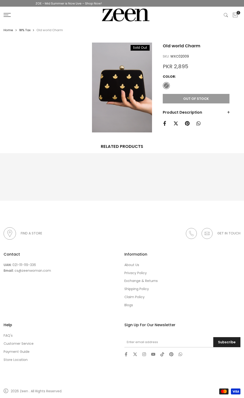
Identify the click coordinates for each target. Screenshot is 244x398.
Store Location (16, 359)
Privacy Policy (135, 273)
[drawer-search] (226, 15)
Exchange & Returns (141, 280)
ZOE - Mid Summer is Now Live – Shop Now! (64, 3)
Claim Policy (134, 297)
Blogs (128, 305)
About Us (131, 264)
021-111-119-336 (24, 264)
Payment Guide (17, 351)
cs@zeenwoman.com (33, 270)
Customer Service (19, 343)
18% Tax (24, 30)
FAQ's (8, 335)
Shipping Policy (136, 288)
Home (8, 30)
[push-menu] (7, 15)
